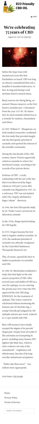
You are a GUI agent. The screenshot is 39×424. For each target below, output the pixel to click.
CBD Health (18, 376)
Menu (35, 17)
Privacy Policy (10, 397)
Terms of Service (12, 402)
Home (7, 392)
